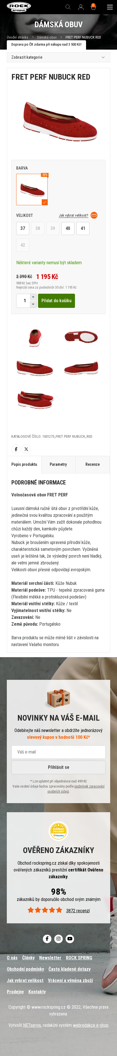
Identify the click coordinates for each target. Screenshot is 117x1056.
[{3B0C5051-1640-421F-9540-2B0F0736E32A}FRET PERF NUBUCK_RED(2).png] (34, 336)
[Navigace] (110, 7)
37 (22, 228)
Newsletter (50, 957)
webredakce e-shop (90, 1025)
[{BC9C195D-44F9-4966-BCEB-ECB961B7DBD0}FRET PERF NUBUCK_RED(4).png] (34, 368)
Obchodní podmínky (25, 969)
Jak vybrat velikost (25, 980)
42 (22, 245)
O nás (12, 957)
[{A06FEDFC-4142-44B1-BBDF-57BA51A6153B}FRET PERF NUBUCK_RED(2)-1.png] (82, 336)
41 (83, 228)
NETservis (32, 1025)
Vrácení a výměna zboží (70, 980)
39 (53, 228)
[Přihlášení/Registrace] (81, 7)
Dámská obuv (47, 37)
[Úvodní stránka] (19, 7)
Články (28, 957)
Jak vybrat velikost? (73, 215)
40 (68, 228)
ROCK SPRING (79, 957)
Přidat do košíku (56, 300)
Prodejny (15, 991)
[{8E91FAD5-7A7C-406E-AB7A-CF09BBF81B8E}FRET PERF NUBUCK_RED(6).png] (34, 399)
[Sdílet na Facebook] (15, 449)
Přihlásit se (58, 767)
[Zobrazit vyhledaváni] (68, 7)
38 (37, 228)
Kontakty (37, 991)
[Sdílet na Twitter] (26, 449)
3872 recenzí (77, 910)
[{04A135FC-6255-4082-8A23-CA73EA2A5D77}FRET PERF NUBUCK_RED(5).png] (82, 368)
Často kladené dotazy (70, 969)
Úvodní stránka (17, 37)
